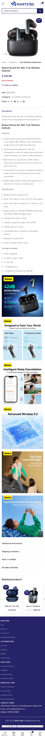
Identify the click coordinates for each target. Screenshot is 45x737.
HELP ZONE (5, 621)
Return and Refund (7, 699)
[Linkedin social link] (17, 101)
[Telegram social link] (23, 101)
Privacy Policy (6, 691)
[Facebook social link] (8, 101)
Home (4, 62)
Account (4, 645)
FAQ (2, 625)
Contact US (5, 633)
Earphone (13, 62)
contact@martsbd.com (15, 709)
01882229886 (13, 712)
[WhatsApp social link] (20, 101)
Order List (4, 649)
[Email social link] (14, 101)
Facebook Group (7, 678)
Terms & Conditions (8, 687)
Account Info (5, 658)
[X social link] (11, 101)
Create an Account (7, 666)
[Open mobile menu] (3, 3)
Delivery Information (8, 637)
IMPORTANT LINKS (8, 682)
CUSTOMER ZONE (7, 641)
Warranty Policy (6, 695)
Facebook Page (6, 674)
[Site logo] (22, 3)
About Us (4, 629)
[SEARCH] (40, 10)
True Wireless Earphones (30, 62)
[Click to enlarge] (6, 54)
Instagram (4, 670)
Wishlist (3, 653)
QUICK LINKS (5, 662)
